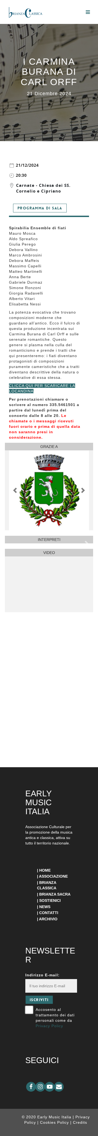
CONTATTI (48, 913)
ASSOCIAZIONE (53, 876)
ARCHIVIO (48, 919)
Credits (80, 1122)
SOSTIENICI (50, 900)
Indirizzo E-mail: (42, 975)
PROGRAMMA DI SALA (39, 208)
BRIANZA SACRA (55, 894)
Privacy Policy (49, 1026)
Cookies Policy (55, 1122)
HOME (45, 870)
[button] (15, 490)
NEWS (44, 907)
